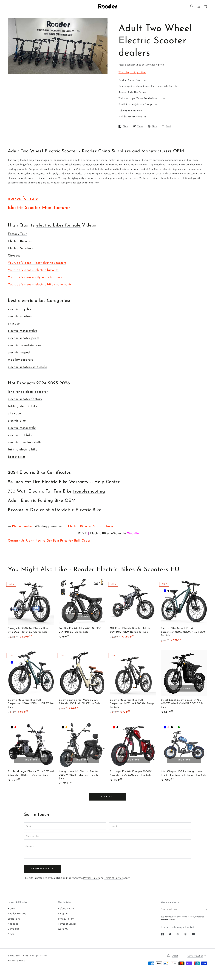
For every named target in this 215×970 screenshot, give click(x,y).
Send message (42, 869)
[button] (191, 6)
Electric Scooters (20, 248)
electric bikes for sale (58, 225)
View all (107, 797)
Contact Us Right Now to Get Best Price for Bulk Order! (49, 540)
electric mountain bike (24, 345)
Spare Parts (14, 918)
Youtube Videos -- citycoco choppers (35, 277)
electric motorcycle (22, 428)
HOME (81, 533)
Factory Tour (17, 234)
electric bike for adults (25, 442)
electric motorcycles (22, 330)
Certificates (59, 472)
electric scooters (20, 316)
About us (13, 923)
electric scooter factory (25, 399)
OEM (70, 501)
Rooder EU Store (17, 913)
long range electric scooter (28, 391)
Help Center (107, 482)
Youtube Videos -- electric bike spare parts (40, 284)
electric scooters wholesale (27, 367)
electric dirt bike (20, 435)
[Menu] (9, 6)
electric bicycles (19, 309)
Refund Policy (66, 908)
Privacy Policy (91, 878)
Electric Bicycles (19, 241)
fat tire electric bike (22, 449)
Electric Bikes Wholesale (108, 533)
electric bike (17, 420)
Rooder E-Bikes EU (23, 955)
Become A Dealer (26, 510)
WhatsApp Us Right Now (132, 72)
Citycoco (14, 255)
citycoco (14, 323)
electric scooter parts (23, 338)
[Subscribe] (206, 909)
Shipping (63, 913)
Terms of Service (113, 878)
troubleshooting (89, 491)
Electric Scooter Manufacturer (39, 208)
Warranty (63, 928)
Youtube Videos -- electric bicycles (33, 270)
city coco (14, 413)
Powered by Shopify (16, 960)
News (11, 934)
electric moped (19, 352)
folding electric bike (23, 406)
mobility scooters (20, 359)
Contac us (13, 928)
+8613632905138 (168, 919)
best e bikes (16, 456)
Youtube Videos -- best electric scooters (37, 262)
